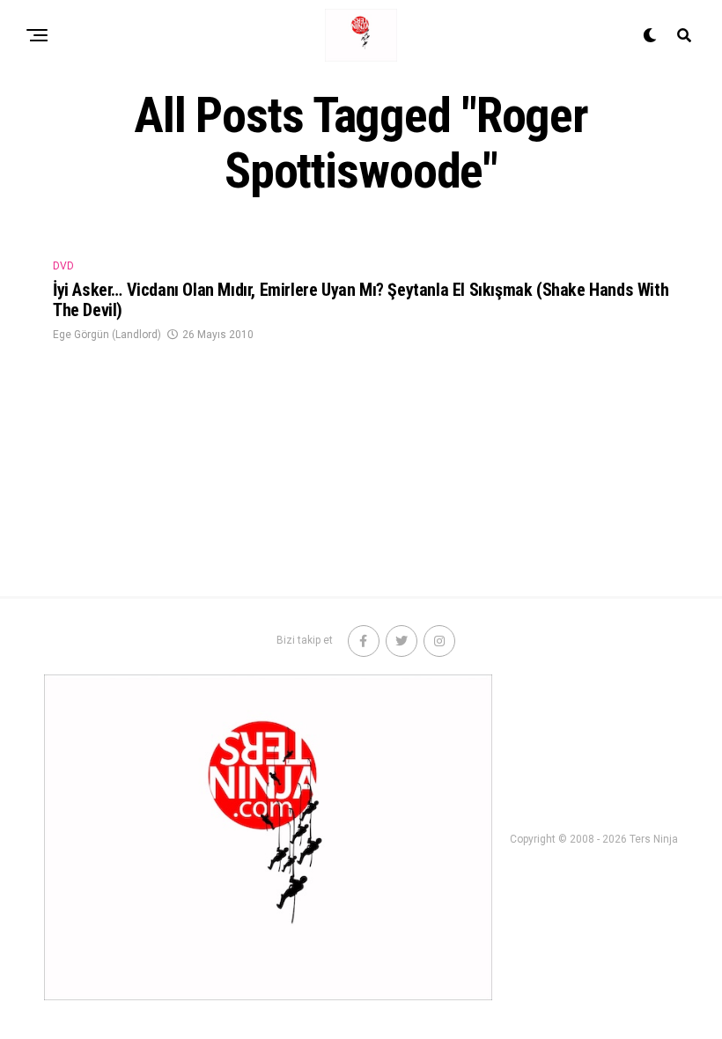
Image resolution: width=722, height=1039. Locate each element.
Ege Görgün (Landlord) (107, 334)
